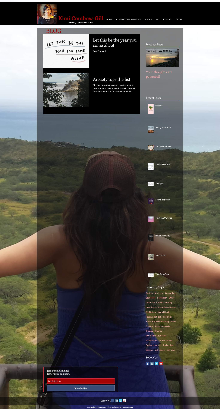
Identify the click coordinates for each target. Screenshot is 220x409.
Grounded (150, 302)
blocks (169, 340)
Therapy (149, 331)
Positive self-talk (153, 316)
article (162, 340)
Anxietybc (159, 293)
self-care (171, 350)
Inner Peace (151, 307)
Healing (168, 302)
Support (149, 326)
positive (149, 350)
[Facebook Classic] (147, 363)
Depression (162, 297)
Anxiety (149, 293)
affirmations (151, 340)
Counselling (170, 293)
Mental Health (164, 312)
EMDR (171, 297)
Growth (159, 302)
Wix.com (129, 407)
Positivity (167, 316)
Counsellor (150, 297)
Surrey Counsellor (163, 326)
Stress (173, 321)
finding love (168, 345)
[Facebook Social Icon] (112, 400)
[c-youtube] (124, 400)
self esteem (160, 350)
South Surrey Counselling (157, 321)
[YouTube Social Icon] (161, 363)
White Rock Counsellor (156, 335)
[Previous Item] (150, 58)
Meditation (151, 312)
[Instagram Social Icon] (152, 363)
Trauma (158, 331)
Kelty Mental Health (167, 307)
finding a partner (153, 345)
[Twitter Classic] (156, 363)
